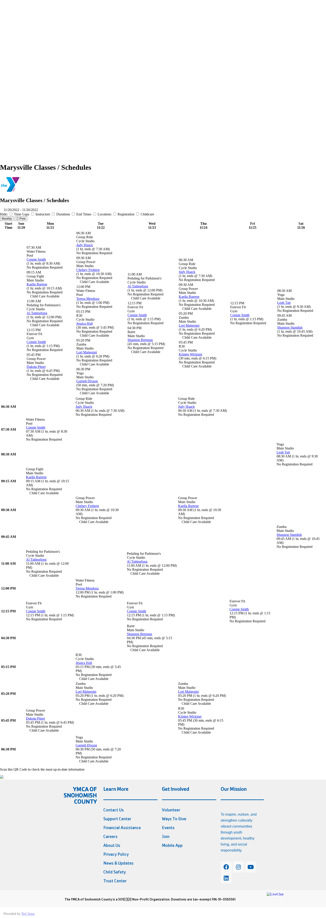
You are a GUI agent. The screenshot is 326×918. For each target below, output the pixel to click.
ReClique (28, 914)
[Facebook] (226, 866)
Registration (126, 214)
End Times (83, 214)
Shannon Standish (289, 327)
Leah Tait (284, 303)
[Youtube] (250, 866)
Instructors (43, 214)
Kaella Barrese (37, 284)
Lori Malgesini (86, 352)
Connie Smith (36, 259)
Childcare (147, 214)
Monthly (7, 218)
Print (22, 218)
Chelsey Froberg (88, 270)
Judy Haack (84, 245)
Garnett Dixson (87, 381)
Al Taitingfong (37, 313)
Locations (104, 214)
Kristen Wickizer (190, 354)
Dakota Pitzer (36, 367)
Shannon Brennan (140, 340)
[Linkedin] (226, 877)
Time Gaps (21, 214)
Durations (63, 214)
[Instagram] (238, 866)
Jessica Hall (84, 323)
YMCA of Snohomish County (80, 795)
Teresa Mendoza (87, 299)
